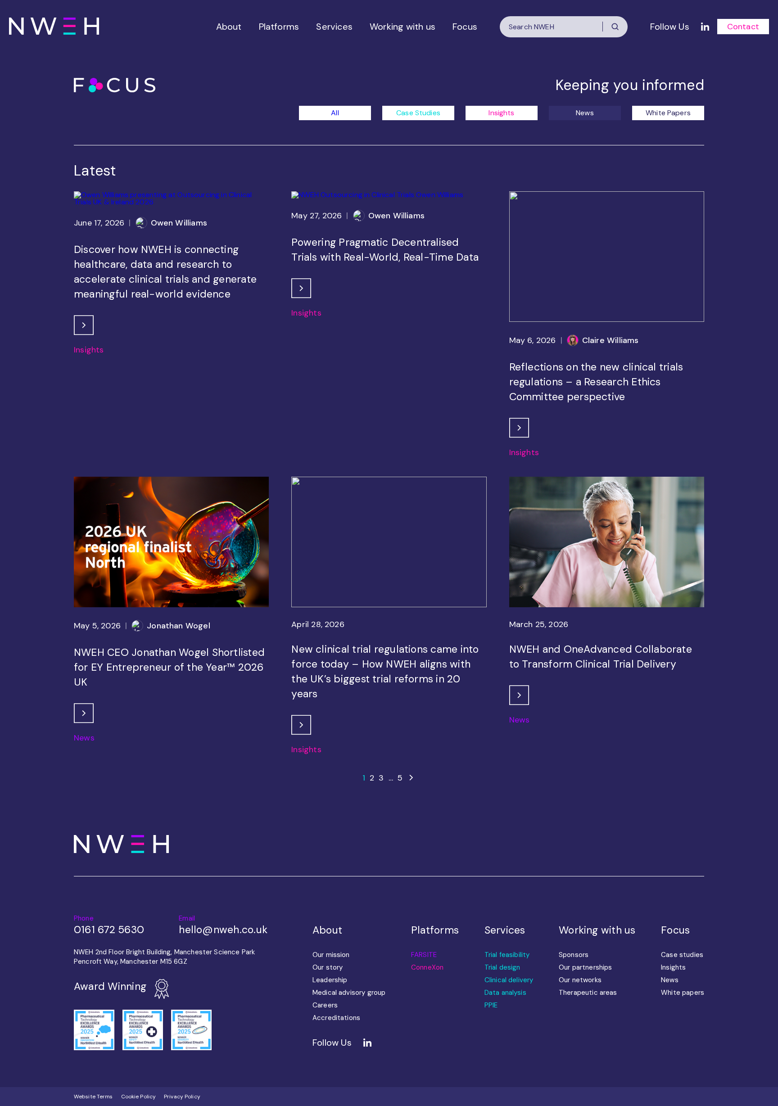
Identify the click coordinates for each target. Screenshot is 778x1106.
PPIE (491, 1005)
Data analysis (505, 992)
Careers (325, 1005)
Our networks (580, 979)
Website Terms (93, 1096)
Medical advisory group (348, 992)
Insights (501, 112)
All (335, 112)
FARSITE (424, 954)
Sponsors (573, 954)
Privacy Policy (182, 1096)
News (585, 112)
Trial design (502, 967)
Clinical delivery (509, 979)
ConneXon (427, 967)
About (229, 26)
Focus (464, 26)
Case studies (682, 954)
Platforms (279, 26)
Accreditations (336, 1017)
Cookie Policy (138, 1096)
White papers (682, 992)
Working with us (402, 26)
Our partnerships (585, 967)
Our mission (331, 954)
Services (334, 26)
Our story (327, 967)
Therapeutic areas (588, 992)
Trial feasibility (507, 954)
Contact (743, 26)
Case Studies (418, 112)
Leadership (330, 979)
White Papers (668, 112)
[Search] (615, 27)
